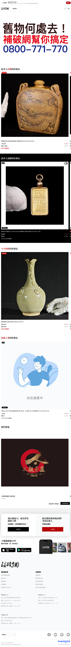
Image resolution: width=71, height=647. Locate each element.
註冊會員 (18, 529)
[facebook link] (49, 634)
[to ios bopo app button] (8, 550)
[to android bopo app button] (24, 550)
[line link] (62, 634)
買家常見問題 (39, 581)
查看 (68, 3)
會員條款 (3, 584)
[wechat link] (68, 634)
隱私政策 (3, 581)
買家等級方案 (39, 578)
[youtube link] (55, 634)
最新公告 (3, 578)
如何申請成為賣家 (40, 587)
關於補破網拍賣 (5, 575)
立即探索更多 (65, 503)
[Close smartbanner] (1, 3)
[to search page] (65, 9)
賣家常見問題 (39, 584)
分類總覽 (14, 8)
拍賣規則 (38, 575)
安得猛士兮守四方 (6, 587)
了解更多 (52, 529)
